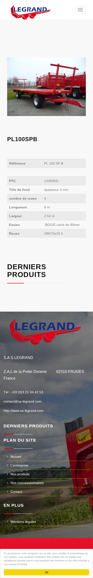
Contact (16, 491)
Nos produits (20, 474)
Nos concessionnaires (27, 483)
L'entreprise (19, 465)
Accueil (15, 456)
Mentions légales (23, 522)
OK (46, 572)
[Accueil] (31, 12)
